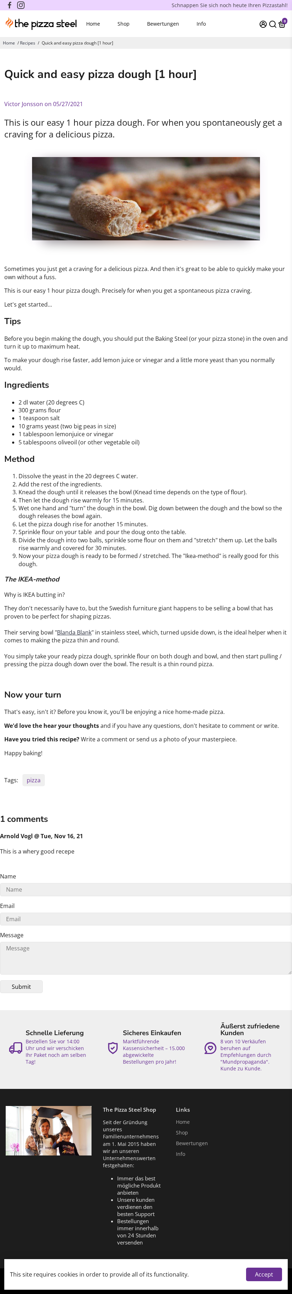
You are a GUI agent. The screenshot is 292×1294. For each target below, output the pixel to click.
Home (93, 23)
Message (12, 935)
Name (8, 876)
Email (7, 906)
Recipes (27, 43)
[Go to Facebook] (10, 5)
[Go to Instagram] (20, 5)
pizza (34, 780)
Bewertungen (163, 23)
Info (201, 23)
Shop (124, 23)
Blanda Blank (74, 632)
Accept (264, 1274)
